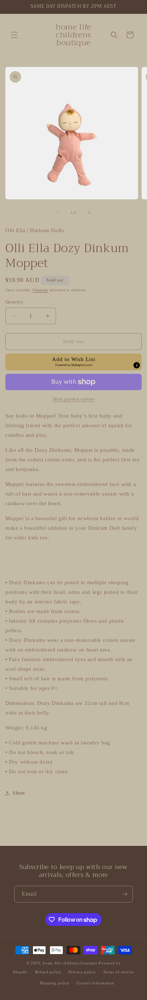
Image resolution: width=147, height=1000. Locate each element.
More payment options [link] (74, 399)
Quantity (14, 301)
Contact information (96, 983)
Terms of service (118, 972)
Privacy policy (82, 972)
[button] (14, 35)
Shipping (40, 290)
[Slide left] (58, 212)
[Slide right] (89, 212)
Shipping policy (55, 983)
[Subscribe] (124, 894)
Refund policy (48, 972)
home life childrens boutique (70, 963)
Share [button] (18, 793)
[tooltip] (136, 365)
